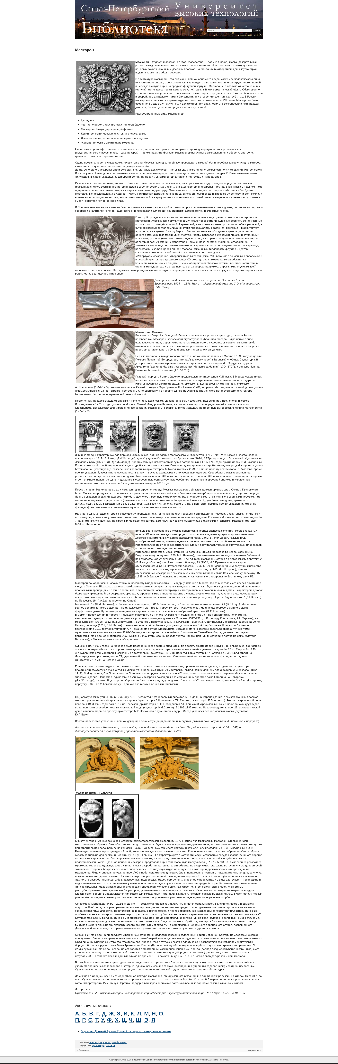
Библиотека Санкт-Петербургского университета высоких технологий (170, 1060)
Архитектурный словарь (114, 1042)
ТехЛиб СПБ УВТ (168, 19)
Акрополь (253, 1050)
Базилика (84, 1050)
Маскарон (84, 50)
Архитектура (95, 1042)
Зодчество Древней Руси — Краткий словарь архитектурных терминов (126, 1031)
